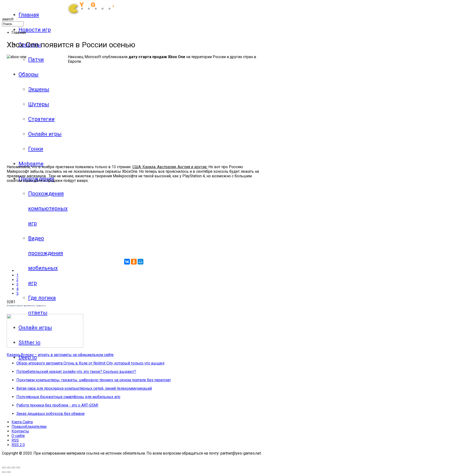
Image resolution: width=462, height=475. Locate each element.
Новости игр (35, 29)
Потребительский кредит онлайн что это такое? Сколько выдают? (76, 371)
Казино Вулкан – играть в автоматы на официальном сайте (60, 354)
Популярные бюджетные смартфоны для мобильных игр (68, 397)
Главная (29, 15)
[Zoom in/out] (9, 467)
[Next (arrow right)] (9, 472)
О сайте (18, 435)
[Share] (13, 467)
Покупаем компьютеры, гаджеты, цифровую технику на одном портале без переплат (93, 380)
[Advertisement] (66, 125)
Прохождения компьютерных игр (48, 208)
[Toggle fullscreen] (4, 467)
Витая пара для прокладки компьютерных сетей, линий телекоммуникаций (84, 388)
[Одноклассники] (134, 262)
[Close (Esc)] (18, 467)
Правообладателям (29, 426)
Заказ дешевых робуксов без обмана (50, 413)
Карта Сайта (22, 422)
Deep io (28, 357)
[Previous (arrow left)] (4, 472)
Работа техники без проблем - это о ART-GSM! (57, 405)
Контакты (20, 431)
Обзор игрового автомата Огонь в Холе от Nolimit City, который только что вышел (90, 363)
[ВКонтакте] (127, 262)
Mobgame (31, 163)
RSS (15, 440)
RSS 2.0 (18, 445)
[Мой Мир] (140, 262)
